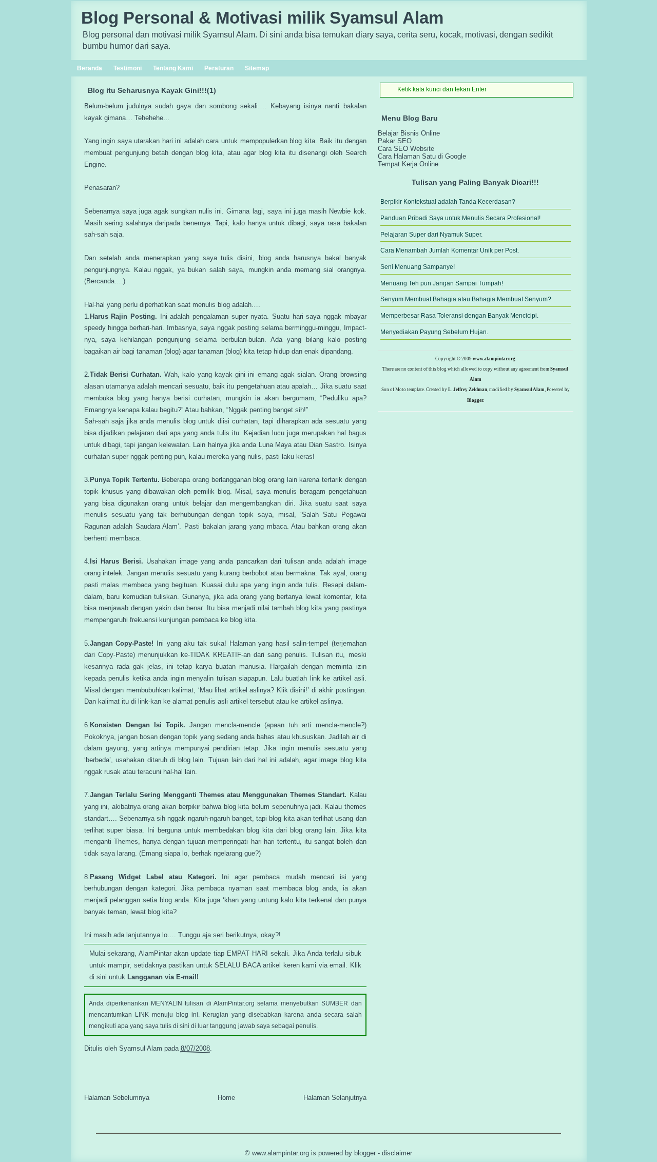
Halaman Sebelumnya (116, 1097)
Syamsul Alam (529, 389)
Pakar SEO (395, 141)
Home (226, 1097)
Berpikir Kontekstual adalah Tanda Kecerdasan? (447, 201)
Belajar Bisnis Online (409, 133)
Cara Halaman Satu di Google (422, 156)
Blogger (365, 1153)
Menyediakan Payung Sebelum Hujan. (434, 332)
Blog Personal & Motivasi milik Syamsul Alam (262, 18)
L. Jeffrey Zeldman (467, 389)
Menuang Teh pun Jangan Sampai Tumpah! (441, 283)
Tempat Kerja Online (408, 164)
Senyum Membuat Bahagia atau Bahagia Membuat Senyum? (465, 299)
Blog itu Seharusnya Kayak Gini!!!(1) (152, 90)
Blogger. (475, 400)
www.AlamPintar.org (280, 1153)
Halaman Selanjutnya (334, 1097)
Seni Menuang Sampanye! (417, 266)
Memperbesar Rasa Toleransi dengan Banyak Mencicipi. (459, 315)
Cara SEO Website (406, 148)
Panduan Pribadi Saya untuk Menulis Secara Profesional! (460, 218)
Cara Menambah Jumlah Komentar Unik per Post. (449, 250)
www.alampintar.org (494, 358)
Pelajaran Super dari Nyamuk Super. (431, 234)
